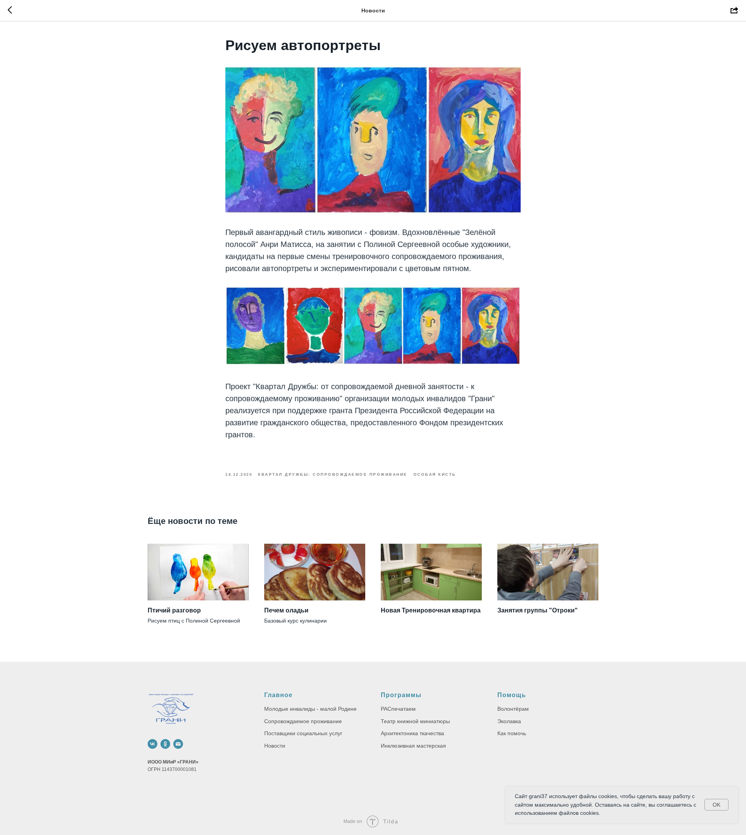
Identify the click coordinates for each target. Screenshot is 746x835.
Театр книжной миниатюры (415, 721)
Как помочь (511, 733)
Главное (278, 695)
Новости (274, 746)
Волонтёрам (513, 709)
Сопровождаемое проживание (303, 721)
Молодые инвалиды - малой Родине (310, 709)
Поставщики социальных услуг (303, 733)
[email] (178, 744)
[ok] (165, 744)
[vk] (152, 744)
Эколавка (509, 721)
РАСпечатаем (398, 709)
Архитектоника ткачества (412, 733)
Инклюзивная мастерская (413, 746)
